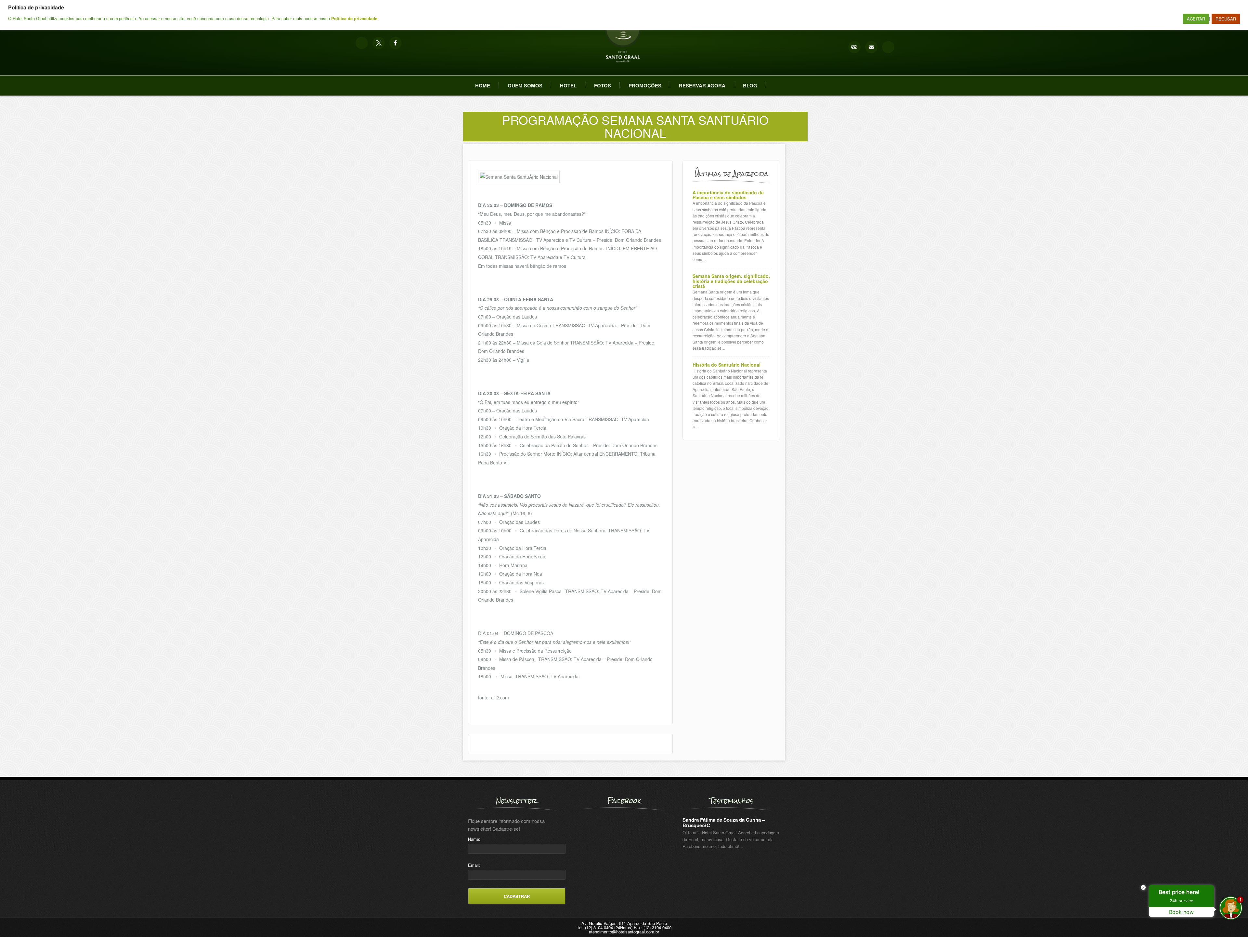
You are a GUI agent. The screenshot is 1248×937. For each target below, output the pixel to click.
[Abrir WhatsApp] (16, 920)
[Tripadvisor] (854, 47)
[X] (378, 43)
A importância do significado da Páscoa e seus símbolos (728, 195)
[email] (871, 47)
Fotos (602, 85)
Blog (750, 85)
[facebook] (395, 43)
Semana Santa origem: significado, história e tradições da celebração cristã (731, 281)
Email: (474, 865)
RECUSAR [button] (1226, 19)
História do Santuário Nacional (726, 364)
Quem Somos (525, 85)
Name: (474, 839)
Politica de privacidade (354, 18)
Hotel (568, 85)
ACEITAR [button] (1196, 19)
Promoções (645, 85)
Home (482, 85)
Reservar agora (702, 85)
